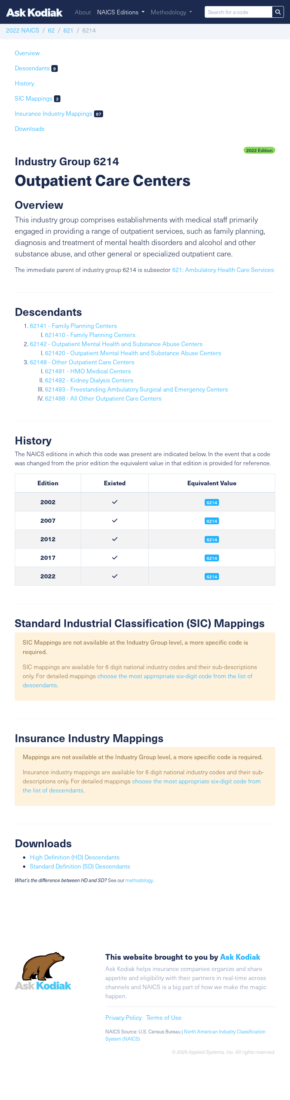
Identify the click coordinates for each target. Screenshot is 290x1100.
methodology (139, 880)
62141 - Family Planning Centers (73, 325)
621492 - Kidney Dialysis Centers (89, 380)
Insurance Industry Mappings (58, 113)
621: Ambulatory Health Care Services (223, 269)
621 (68, 30)
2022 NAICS (22, 30)
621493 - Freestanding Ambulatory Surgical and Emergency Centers (136, 389)
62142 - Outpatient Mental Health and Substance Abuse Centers (116, 344)
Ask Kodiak (240, 956)
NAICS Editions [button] (118, 12)
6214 (212, 539)
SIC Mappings (37, 98)
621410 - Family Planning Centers (90, 335)
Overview (27, 53)
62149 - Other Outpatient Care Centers (82, 362)
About (83, 12)
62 (51, 30)
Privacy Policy (123, 1017)
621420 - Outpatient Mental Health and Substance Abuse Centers (133, 353)
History (24, 83)
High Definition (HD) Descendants (75, 857)
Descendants (35, 68)
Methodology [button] (169, 12)
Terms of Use (164, 1017)
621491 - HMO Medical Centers (88, 371)
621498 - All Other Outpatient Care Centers (103, 398)
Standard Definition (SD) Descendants (80, 866)
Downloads (30, 128)
